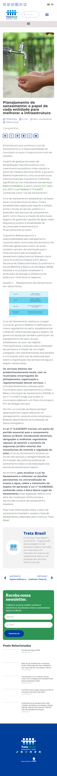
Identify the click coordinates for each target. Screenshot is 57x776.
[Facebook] (40, 752)
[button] (47, 14)
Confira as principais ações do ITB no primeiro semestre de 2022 (37, 691)
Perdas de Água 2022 (30, 650)
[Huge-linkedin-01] (12, 4)
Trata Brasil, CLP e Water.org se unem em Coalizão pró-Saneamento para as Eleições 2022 (37, 679)
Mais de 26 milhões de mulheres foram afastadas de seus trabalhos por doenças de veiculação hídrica (36, 665)
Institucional (12, 122)
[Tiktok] (17, 752)
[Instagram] (26, 752)
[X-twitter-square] (16, 4)
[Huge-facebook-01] (24, 4)
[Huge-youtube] (20, 4)
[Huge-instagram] (4, 4)
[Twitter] (35, 752)
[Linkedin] (31, 752)
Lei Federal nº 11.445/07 (29, 189)
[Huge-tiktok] (8, 4)
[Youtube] (22, 752)
